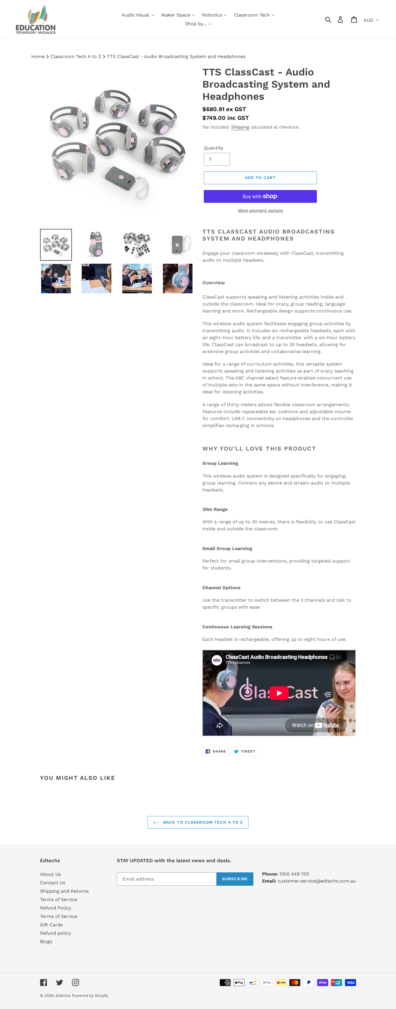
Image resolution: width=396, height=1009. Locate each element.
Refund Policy (55, 908)
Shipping (240, 127)
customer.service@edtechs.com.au (317, 881)
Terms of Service (58, 899)
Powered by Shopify (90, 995)
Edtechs (63, 995)
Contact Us (52, 882)
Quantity (213, 148)
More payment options (260, 210)
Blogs (46, 941)
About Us (50, 874)
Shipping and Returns (64, 891)
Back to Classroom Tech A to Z (202, 822)
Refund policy (55, 933)
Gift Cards (51, 924)
